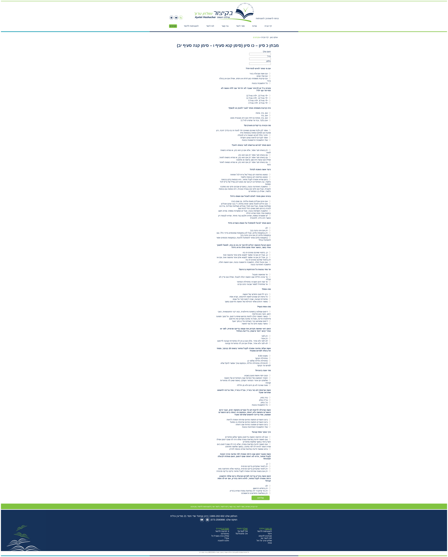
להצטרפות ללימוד (191, 26)
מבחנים (173, 26)
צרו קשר (225, 26)
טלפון (268, 61)
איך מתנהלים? (241, 534)
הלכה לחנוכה (223, 541)
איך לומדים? (242, 531)
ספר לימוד (240, 26)
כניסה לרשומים (272, 18)
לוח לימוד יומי (266, 538)
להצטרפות (260, 18)
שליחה (260, 498)
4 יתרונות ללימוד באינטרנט (222, 532)
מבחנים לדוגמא (265, 536)
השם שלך (267, 51)
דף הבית (268, 26)
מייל (269, 56)
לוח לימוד (210, 26)
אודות (254, 26)
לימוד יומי (215, 507)
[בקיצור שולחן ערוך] (224, 22)
